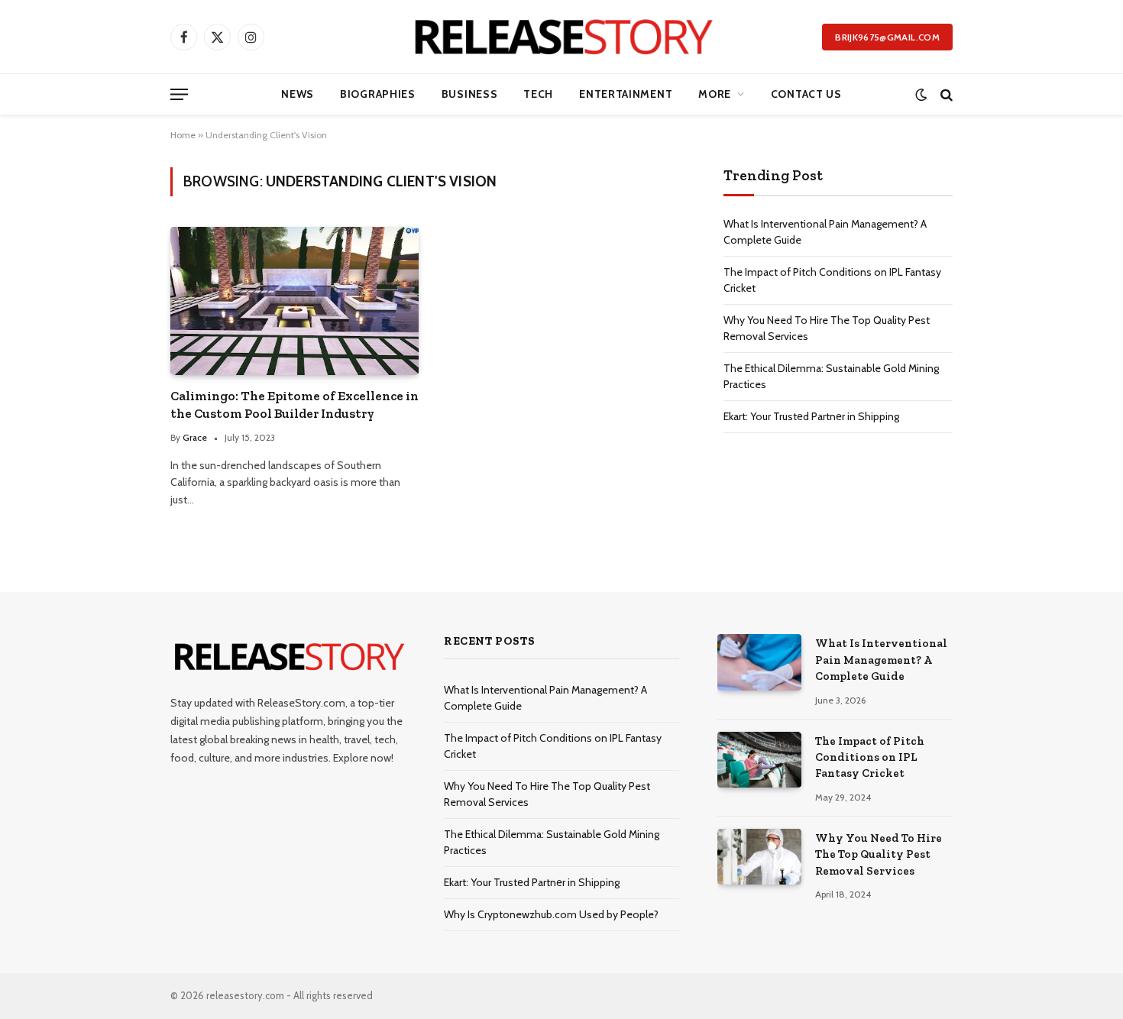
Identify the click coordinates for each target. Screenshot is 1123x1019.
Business (470, 94)
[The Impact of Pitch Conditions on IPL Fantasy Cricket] (759, 760)
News (297, 94)
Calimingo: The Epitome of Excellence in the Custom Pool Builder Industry (294, 404)
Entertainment (625, 94)
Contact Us (806, 94)
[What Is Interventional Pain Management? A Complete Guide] (759, 662)
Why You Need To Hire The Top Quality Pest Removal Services (878, 854)
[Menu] (179, 94)
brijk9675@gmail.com (887, 37)
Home (183, 135)
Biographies (378, 94)
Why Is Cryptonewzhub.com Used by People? (551, 914)
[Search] (945, 94)
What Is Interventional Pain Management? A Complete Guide (881, 659)
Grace (195, 437)
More (714, 94)
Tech (538, 94)
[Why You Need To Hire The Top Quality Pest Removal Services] (759, 857)
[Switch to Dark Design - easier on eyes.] (920, 94)
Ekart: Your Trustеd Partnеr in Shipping (811, 416)
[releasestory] (561, 36)
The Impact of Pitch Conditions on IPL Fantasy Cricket (869, 757)
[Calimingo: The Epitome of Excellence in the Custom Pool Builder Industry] (294, 300)
